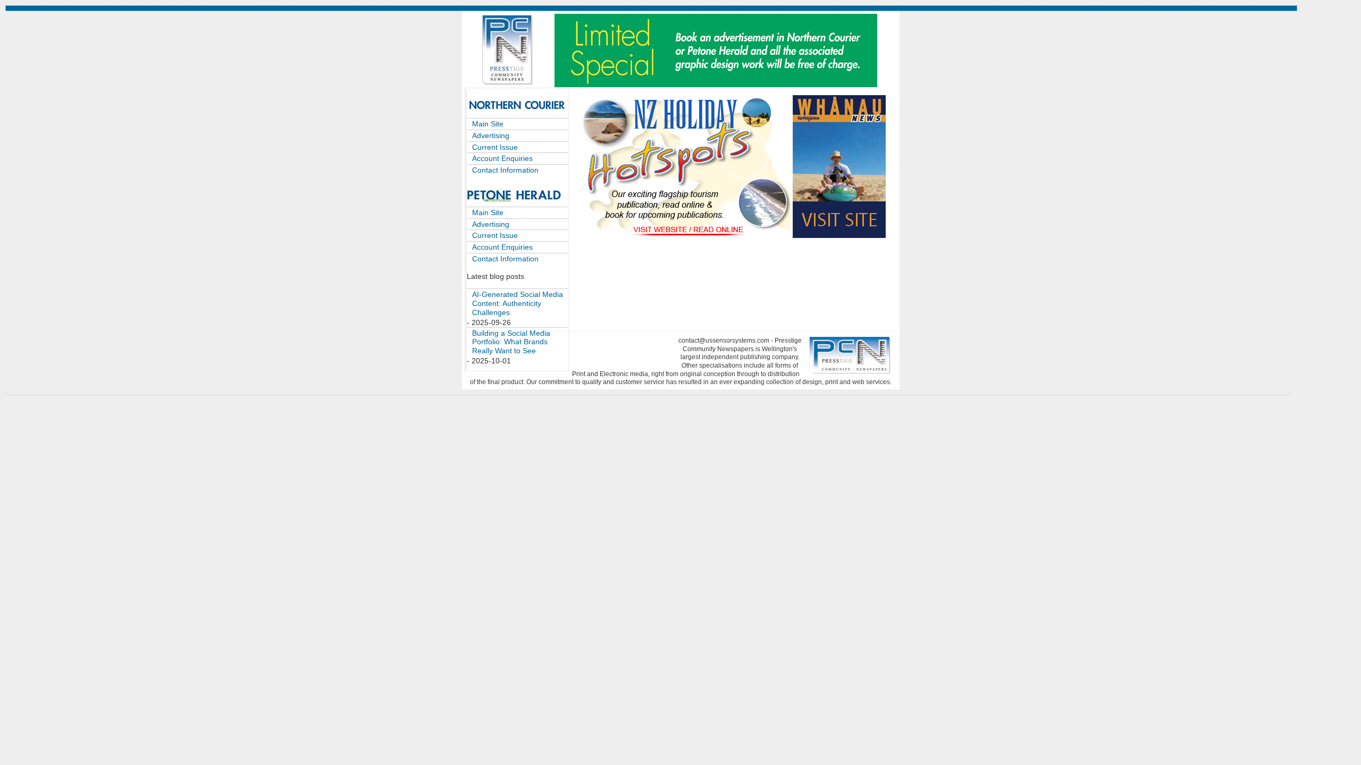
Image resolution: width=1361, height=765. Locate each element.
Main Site (487, 124)
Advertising (490, 135)
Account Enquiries (502, 158)
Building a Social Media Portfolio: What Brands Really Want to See (511, 342)
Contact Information (505, 170)
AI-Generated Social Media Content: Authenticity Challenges (517, 303)
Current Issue (495, 147)
